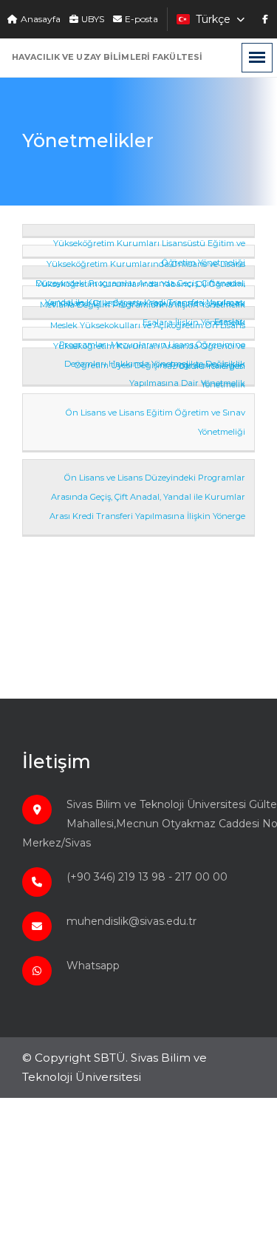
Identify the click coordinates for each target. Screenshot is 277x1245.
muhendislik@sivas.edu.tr (131, 921)
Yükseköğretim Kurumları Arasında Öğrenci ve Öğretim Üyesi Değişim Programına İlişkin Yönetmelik (149, 365)
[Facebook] (265, 19)
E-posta (141, 19)
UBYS (92, 19)
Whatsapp (93, 965)
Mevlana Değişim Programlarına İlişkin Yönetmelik (142, 304)
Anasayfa (41, 19)
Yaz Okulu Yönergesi (204, 366)
